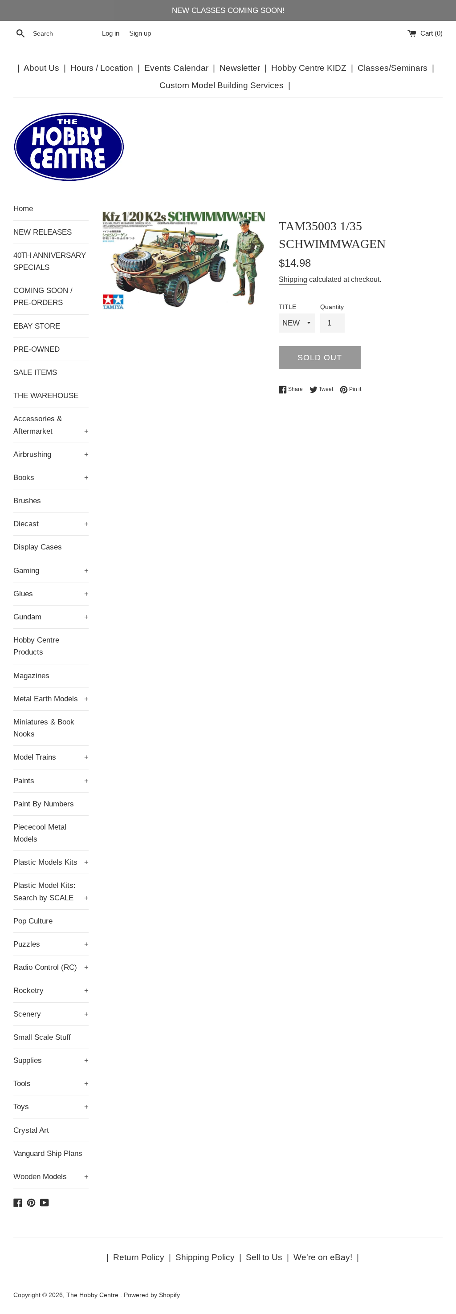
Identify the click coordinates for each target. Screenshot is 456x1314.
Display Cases (37, 547)
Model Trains (51, 757)
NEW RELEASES (42, 232)
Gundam (51, 617)
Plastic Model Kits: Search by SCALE (51, 891)
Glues (51, 594)
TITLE (287, 307)
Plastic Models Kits (51, 862)
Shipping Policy (205, 1257)
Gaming (51, 570)
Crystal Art (31, 1130)
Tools (51, 1083)
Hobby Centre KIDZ (308, 68)
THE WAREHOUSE (45, 395)
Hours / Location (101, 68)
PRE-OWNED (36, 349)
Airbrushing (51, 454)
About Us (41, 68)
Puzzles (51, 944)
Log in (110, 33)
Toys (51, 1106)
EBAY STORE (36, 326)
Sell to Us (264, 1257)
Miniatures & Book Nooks (43, 728)
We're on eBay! (322, 1257)
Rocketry (51, 990)
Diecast (51, 524)
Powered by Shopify (152, 1295)
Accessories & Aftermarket (51, 425)
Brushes (27, 500)
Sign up (140, 33)
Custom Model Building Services (221, 85)
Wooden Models (51, 1176)
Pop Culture (33, 921)
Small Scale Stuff (42, 1037)
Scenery (51, 1014)
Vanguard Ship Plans (47, 1153)
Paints (51, 781)
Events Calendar (176, 68)
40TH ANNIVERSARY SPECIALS (49, 261)
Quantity (332, 307)
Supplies (51, 1060)
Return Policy (138, 1257)
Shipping (293, 279)
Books (51, 477)
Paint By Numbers (43, 804)
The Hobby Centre (93, 1295)
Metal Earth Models (51, 699)
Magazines (31, 675)
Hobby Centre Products (36, 646)
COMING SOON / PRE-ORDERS (43, 296)
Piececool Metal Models (39, 833)
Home (23, 208)
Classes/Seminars (393, 68)
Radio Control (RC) (51, 967)
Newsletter (240, 68)
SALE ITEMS (35, 372)
